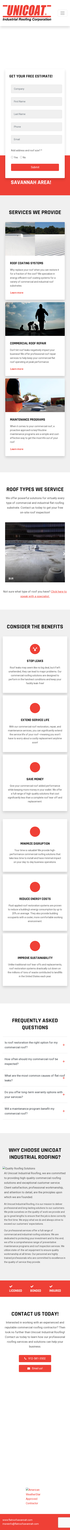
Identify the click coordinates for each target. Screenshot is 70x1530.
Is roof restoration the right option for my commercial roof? (31, 1045)
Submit (35, 167)
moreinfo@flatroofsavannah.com (21, 1523)
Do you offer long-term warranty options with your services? (34, 1094)
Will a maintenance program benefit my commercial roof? (29, 1111)
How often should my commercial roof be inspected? (31, 1061)
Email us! (37, 1368)
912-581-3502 (37, 1358)
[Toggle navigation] (62, 13)
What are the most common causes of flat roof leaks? (35, 1078)
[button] (16, 293)
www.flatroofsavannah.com (17, 1520)
